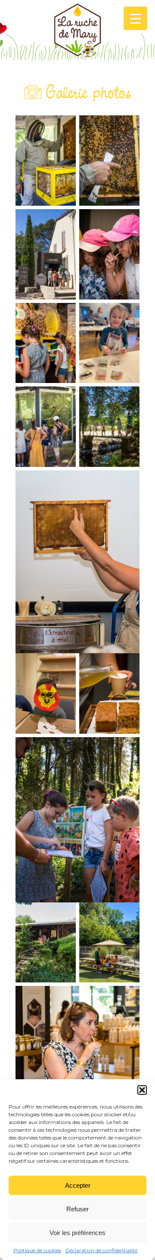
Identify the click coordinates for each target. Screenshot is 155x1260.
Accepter (77, 1185)
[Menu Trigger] (135, 18)
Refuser (77, 1209)
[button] (142, 1090)
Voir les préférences (77, 1232)
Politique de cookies (37, 1250)
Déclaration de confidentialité (101, 1250)
